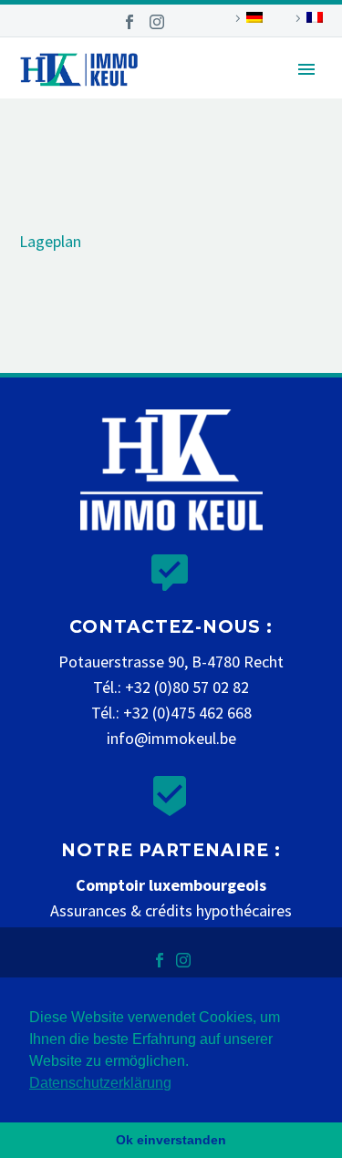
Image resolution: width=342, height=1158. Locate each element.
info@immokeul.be (171, 738)
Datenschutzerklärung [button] (100, 1083)
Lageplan (50, 241)
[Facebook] (129, 22)
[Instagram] (157, 22)
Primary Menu (306, 69)
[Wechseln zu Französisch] (306, 18)
